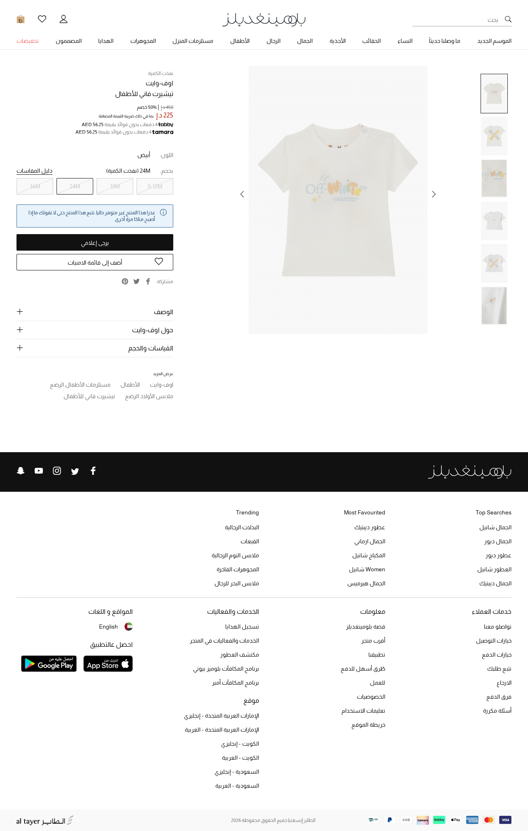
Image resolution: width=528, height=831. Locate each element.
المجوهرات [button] (143, 41)
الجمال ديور (498, 541)
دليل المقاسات (34, 170)
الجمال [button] (305, 41)
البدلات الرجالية (242, 527)
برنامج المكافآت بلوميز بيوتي (226, 668)
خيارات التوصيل (494, 640)
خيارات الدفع (497, 654)
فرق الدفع (499, 696)
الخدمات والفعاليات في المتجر (224, 640)
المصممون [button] (69, 41)
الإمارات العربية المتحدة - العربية (222, 729)
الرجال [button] (273, 41)
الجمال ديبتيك (495, 583)
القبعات (249, 541)
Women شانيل (367, 569)
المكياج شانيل (368, 555)
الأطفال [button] (240, 41)
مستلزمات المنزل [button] (192, 41)
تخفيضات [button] (27, 41)
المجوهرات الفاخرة (238, 569)
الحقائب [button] (371, 41)
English (108, 626)
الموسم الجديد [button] (494, 41)
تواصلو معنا (498, 626)
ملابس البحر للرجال (236, 583)
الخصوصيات (371, 696)
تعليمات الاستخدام (363, 710)
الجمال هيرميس (366, 583)
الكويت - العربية (240, 757)
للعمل (377, 682)
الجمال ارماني (369, 541)
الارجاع (504, 682)
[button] (434, 194)
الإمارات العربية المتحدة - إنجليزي (221, 715)
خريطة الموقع (368, 724)
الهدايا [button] (105, 41)
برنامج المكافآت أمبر (235, 682)
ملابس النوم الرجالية (235, 555)
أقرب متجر (373, 640)
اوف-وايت (159, 83)
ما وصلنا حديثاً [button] (444, 41)
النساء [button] (405, 41)
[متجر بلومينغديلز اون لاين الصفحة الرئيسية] (264, 19)
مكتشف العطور (239, 654)
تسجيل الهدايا (242, 626)
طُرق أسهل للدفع (363, 668)
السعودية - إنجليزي (236, 771)
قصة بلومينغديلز (365, 626)
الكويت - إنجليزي (240, 743)
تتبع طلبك (499, 668)
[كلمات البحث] (508, 19)
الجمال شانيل (495, 527)
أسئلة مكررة (497, 710)
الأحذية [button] (338, 41)
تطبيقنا (376, 654)
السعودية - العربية (237, 785)
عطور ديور (499, 555)
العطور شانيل (494, 569)
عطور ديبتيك (369, 527)
